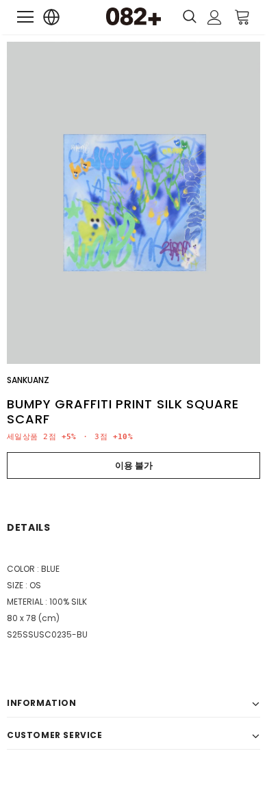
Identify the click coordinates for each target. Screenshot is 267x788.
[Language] (51, 17)
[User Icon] (214, 17)
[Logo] (133, 16)
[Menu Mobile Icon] (25, 17)
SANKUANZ (28, 380)
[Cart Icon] (242, 16)
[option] (133, 203)
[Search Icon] (189, 17)
